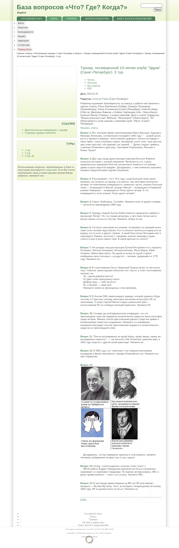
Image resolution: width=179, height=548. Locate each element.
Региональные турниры (44, 53)
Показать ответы (89, 128)
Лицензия (23, 27)
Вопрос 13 (86, 365)
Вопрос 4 (85, 201)
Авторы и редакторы (97, 18)
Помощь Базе (24, 49)
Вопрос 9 (85, 296)
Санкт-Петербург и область (69, 53)
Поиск (54, 18)
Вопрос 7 (85, 247)
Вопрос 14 (86, 466)
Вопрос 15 (86, 483)
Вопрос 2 (85, 158)
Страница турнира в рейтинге (40, 132)
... (84, 155)
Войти (21, 23)
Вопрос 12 (86, 350)
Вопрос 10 (86, 313)
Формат (22, 36)
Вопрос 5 (85, 213)
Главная (20, 53)
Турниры (71, 18)
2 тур (27, 153)
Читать (91, 80)
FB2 (89, 88)
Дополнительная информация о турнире (46, 130)
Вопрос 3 (85, 178)
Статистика (23, 45)
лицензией (51, 170)
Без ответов (93, 85)
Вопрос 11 (86, 336)
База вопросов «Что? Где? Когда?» (72, 7)
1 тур (27, 150)
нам (42, 175)
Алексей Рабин (100, 99)
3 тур (27, 156)
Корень (29, 53)
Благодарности (25, 32)
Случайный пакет (31, 18)
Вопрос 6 (85, 227)
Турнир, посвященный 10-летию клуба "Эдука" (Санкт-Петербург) (113, 53)
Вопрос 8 (85, 267)
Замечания (23, 41)
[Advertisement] (47, 91)
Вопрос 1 (85, 132)
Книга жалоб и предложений (134, 18)
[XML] (83, 500)
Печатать (92, 82)
